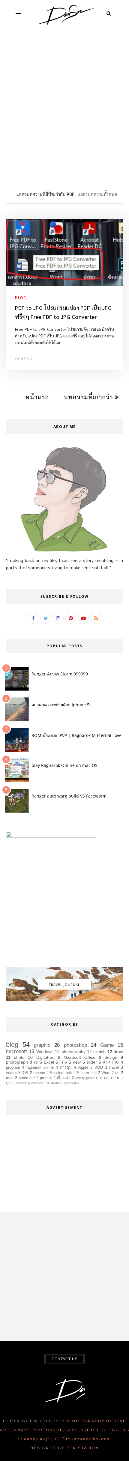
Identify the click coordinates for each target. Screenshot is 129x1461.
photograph (17, 1062)
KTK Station (83, 1448)
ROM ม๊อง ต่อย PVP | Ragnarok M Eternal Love (77, 735)
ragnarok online (40, 1067)
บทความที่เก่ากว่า (89, 397)
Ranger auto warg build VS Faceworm (69, 796)
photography (74, 1051)
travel (114, 1067)
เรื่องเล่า (63, 1078)
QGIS (10, 1083)
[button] (18, 13)
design (111, 1057)
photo (19, 1057)
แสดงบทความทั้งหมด (97, 194)
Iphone (39, 1073)
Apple (83, 1067)
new (77, 1062)
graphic (42, 1045)
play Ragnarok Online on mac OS (65, 765)
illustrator (53, 1083)
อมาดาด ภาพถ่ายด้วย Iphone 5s (62, 705)
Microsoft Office (79, 1057)
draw (118, 1051)
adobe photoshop (30, 1083)
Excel (49, 1062)
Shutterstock (61, 1073)
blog (20, 297)
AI (105, 1062)
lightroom (70, 1083)
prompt (46, 1078)
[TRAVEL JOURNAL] (64, 999)
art (117, 1073)
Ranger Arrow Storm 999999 (60, 674)
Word (105, 1073)
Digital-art (45, 1057)
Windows (44, 1051)
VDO (98, 1067)
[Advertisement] (64, 109)
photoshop (75, 1045)
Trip (63, 1062)
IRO (115, 1062)
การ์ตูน (66, 1067)
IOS (25, 1073)
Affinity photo (84, 1078)
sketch (99, 1051)
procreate (27, 1078)
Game (107, 1045)
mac (10, 1078)
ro (36, 1062)
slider (92, 1062)
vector (11, 1073)
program (13, 1067)
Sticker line (87, 1073)
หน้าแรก (37, 397)
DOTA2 (103, 1078)
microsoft (16, 1051)
